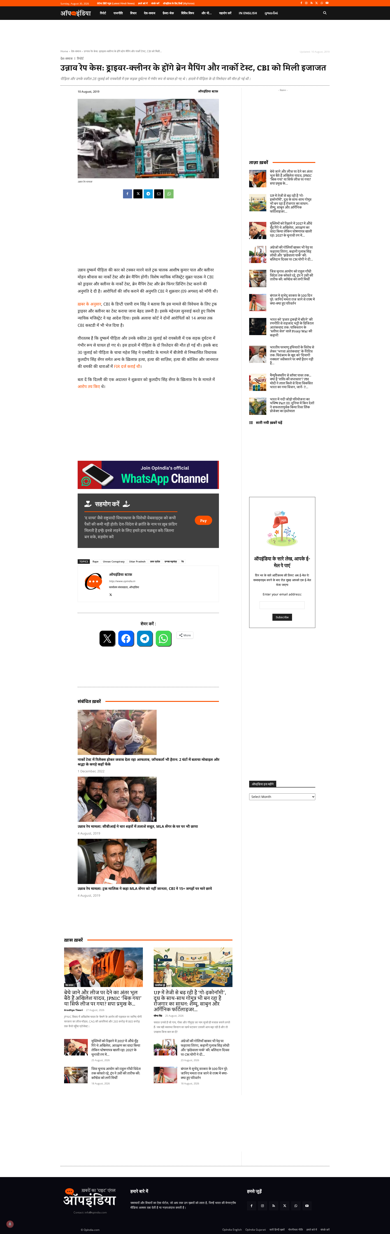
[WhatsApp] (321, 3)
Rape (95, 561)
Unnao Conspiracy (114, 561)
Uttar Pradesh (137, 561)
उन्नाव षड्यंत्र (171, 561)
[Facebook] (301, 3)
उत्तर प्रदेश (155, 561)
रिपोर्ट (80, 58)
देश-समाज (76, 51)
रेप (182, 561)
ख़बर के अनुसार (89, 304)
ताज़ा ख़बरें (258, 162)
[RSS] (311, 3)
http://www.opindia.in (122, 581)
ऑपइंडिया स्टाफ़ (208, 91)
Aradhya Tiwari (73, 1010)
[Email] (158, 193)
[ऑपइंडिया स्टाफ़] (93, 584)
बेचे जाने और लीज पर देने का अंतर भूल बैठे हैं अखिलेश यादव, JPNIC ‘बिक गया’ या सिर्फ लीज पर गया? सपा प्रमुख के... (103, 998)
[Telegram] (148, 193)
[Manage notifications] (10, 1224)
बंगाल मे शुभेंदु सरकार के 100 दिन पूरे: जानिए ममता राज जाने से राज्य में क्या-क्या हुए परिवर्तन (204, 1073)
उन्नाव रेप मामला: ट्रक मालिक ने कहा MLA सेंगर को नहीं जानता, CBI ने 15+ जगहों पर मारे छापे (145, 888)
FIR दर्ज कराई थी (127, 366)
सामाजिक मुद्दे (160, 985)
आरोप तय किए (89, 386)
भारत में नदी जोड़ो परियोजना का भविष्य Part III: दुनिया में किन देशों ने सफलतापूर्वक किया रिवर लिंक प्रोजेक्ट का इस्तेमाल (292, 405)
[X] (316, 3)
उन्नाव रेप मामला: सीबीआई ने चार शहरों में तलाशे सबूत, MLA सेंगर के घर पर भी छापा (138, 826)
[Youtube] (327, 3)
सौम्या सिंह (158, 1015)
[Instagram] (306, 3)
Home (64, 51)
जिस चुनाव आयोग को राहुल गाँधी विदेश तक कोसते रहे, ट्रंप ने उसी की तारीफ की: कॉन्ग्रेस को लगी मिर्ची (116, 1073)
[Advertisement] (173, 1123)
